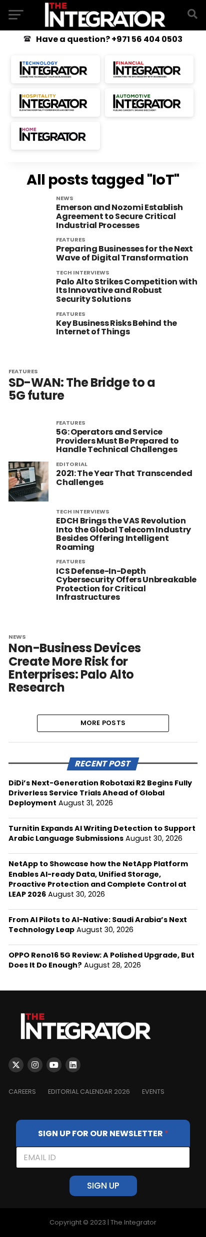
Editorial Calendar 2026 (89, 1091)
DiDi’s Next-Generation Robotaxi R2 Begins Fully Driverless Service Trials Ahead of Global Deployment (100, 793)
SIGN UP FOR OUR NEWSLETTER (103, 1133)
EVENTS (153, 1091)
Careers (22, 1091)
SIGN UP (103, 1186)
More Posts (103, 723)
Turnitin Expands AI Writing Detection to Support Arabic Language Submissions (102, 833)
